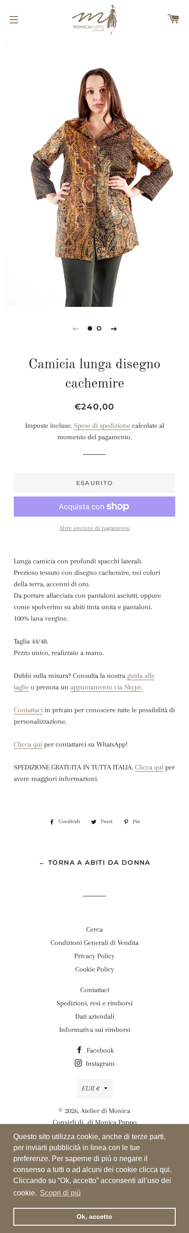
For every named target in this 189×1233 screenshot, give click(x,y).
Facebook (99, 1050)
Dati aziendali (94, 1016)
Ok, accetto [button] (94, 1216)
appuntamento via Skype (105, 687)
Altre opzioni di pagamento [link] (94, 527)
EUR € (91, 1088)
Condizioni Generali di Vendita (94, 942)
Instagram (99, 1063)
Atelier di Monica (105, 1111)
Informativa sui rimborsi (94, 1030)
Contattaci (28, 710)
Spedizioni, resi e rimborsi (94, 1003)
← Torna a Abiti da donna (94, 862)
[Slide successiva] (114, 328)
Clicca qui (28, 744)
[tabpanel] (94, 172)
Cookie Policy (94, 969)
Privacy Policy (94, 956)
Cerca (94, 929)
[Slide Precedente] (75, 328)
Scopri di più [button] (60, 1193)
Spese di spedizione (102, 425)
